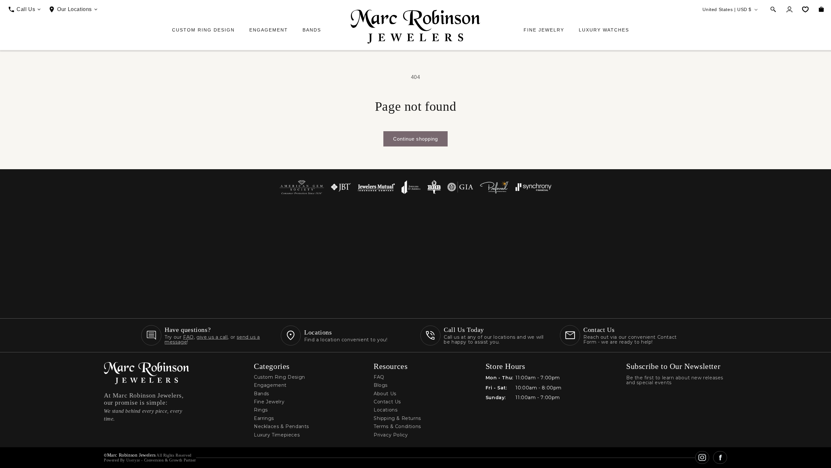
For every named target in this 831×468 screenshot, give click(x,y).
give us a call (212, 337)
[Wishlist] (805, 9)
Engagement (268, 29)
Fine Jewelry (544, 29)
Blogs (381, 385)
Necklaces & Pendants (281, 426)
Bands (312, 29)
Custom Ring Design (203, 29)
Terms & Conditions (397, 426)
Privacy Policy (391, 435)
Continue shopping (415, 139)
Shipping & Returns (397, 418)
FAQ (188, 337)
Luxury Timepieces (277, 435)
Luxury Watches (604, 29)
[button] (773, 9)
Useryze (133, 460)
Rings (261, 410)
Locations (385, 410)
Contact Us (387, 401)
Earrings (264, 418)
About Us (385, 393)
